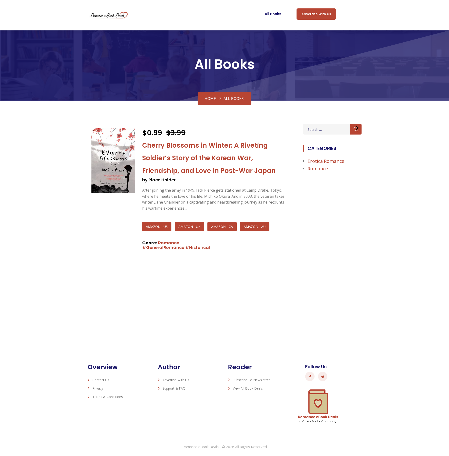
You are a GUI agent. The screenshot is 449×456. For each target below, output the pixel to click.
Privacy (97, 388)
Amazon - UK (189, 226)
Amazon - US (157, 226)
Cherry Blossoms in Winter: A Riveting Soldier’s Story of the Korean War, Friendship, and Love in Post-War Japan (209, 158)
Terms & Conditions (107, 396)
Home (210, 98)
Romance (168, 243)
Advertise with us (316, 14)
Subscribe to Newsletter (251, 380)
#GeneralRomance (163, 247)
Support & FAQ (174, 388)
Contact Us (100, 380)
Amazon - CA (222, 226)
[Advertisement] (332, 253)
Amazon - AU (255, 226)
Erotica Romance (326, 161)
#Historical (197, 247)
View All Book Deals (248, 388)
